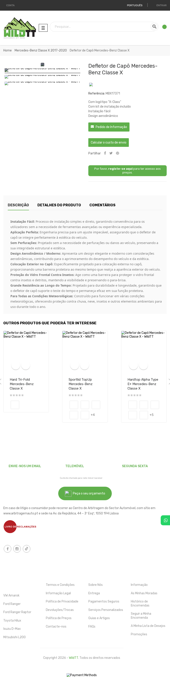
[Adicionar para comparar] (15, 365)
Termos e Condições (60, 585)
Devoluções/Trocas (60, 610)
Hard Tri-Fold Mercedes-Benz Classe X (22, 384)
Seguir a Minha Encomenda (141, 616)
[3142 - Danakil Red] (85, 405)
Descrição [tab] (18, 205)
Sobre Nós (95, 585)
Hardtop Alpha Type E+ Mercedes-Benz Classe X (143, 384)
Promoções (139, 634)
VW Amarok (11, 595)
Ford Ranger (12, 604)
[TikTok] (26, 549)
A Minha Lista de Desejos (148, 626)
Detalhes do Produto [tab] (59, 205)
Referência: (96, 93)
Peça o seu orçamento (88, 493)
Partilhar (105, 153)
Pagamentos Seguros (103, 601)
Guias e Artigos (99, 618)
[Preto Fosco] (15, 405)
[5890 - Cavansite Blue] (96, 405)
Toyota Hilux (12, 620)
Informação (139, 585)
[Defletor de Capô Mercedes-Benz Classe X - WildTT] (42, 70)
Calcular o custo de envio (108, 142)
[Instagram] (17, 549)
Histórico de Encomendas (140, 603)
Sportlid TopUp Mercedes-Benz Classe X (81, 384)
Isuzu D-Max (12, 629)
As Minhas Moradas (144, 593)
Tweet (111, 153)
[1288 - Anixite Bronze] (74, 405)
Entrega (94, 593)
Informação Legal (58, 593)
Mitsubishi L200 (14, 637)
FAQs (91, 626)
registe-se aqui (120, 168)
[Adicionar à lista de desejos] (25, 365)
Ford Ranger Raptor (17, 612)
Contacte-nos (56, 626)
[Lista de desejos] (163, 28)
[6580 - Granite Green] (74, 415)
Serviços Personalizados (105, 610)
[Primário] (133, 405)
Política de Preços (58, 618)
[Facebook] (7, 549)
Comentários (102, 205)
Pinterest (117, 153)
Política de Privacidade (62, 601)
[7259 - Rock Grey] (85, 415)
